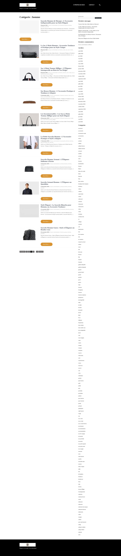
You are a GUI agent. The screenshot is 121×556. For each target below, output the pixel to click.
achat (79, 138)
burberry (80, 186)
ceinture (80, 201)
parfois (79, 378)
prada (79, 403)
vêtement (80, 501)
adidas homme (81, 148)
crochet (80, 224)
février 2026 (81, 66)
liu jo (79, 317)
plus (79, 388)
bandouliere (81, 163)
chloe (79, 209)
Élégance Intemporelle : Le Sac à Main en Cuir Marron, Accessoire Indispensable (88, 31)
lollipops (80, 320)
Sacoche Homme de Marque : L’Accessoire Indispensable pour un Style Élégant (57, 22)
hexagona (80, 289)
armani (62, 163)
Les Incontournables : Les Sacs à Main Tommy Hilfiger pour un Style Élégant (55, 115)
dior (79, 231)
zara (79, 534)
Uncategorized (81, 491)
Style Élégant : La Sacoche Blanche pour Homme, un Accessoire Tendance (56, 206)
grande (80, 277)
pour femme (81, 398)
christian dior (81, 216)
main (64, 49)
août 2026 (80, 51)
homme (69, 25)
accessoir (80, 128)
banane (80, 161)
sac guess (80, 436)
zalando (80, 532)
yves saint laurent (82, 522)
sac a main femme (45, 119)
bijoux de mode (81, 171)
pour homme (81, 400)
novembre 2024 (81, 104)
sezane (80, 464)
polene (79, 395)
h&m (79, 284)
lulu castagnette (81, 330)
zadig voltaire (81, 529)
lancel (79, 312)
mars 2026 (80, 63)
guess (65, 232)
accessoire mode (82, 133)
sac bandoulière (46, 96)
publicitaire (80, 408)
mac (79, 335)
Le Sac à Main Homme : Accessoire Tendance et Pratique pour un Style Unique (58, 46)
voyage (80, 517)
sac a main (70, 49)
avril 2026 (80, 61)
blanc (79, 173)
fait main (80, 252)
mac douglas (81, 337)
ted (79, 471)
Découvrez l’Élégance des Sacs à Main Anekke (88, 38)
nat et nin (80, 365)
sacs (42, 51)
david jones (80, 229)
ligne (79, 315)
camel (79, 196)
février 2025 (81, 96)
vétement (80, 504)
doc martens (81, 234)
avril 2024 (80, 121)
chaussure (80, 204)
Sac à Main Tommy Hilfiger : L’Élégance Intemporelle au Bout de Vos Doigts (56, 69)
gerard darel (81, 272)
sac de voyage (81, 433)
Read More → (25, 39)
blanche (68, 209)
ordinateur (80, 375)
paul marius (81, 380)
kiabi (79, 302)
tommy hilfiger (50, 74)
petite (79, 385)
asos (79, 158)
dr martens (80, 239)
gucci (79, 279)
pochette (43, 26)
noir (79, 370)
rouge (79, 413)
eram (79, 247)
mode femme (81, 360)
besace (62, 95)
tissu (79, 481)
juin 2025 (80, 86)
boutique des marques (83, 183)
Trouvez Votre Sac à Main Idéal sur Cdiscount (88, 24)
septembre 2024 (82, 109)
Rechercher (81, 16)
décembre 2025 (81, 71)
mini (79, 358)
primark (80, 406)
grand (79, 274)
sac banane (81, 426)
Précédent (22, 251)
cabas (79, 188)
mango (79, 345)
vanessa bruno (81, 496)
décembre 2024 (81, 101)
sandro (79, 459)
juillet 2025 (80, 83)
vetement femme (82, 509)
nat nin (79, 368)
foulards (80, 262)
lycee (79, 332)
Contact (91, 4)
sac (66, 49)
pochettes (80, 393)
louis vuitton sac (81, 327)
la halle (80, 305)
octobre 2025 (81, 76)
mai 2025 (80, 88)
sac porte (80, 441)
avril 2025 (80, 91)
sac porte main (81, 446)
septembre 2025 (82, 78)
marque (80, 347)
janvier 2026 (81, 68)
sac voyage (80, 448)
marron (80, 353)
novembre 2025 (81, 73)
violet (79, 514)
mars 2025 (80, 94)
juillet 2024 (80, 114)
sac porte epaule (82, 443)
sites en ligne (81, 466)
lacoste (80, 307)
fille (79, 257)
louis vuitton (81, 325)
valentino (80, 494)
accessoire (61, 25)
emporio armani (81, 241)
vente (79, 499)
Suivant (41, 251)
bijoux (79, 168)
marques (80, 350)
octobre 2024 (81, 106)
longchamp (80, 322)
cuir (79, 226)
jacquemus (80, 297)
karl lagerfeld (81, 300)
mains (79, 342)
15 (37, 251)
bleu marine (81, 181)
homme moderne (82, 294)
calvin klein (80, 194)
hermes (80, 287)
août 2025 (80, 81)
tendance (80, 476)
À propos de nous (79, 4)
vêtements (80, 512)
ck (78, 219)
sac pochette (81, 438)
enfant (79, 244)
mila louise (80, 355)
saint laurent (81, 456)
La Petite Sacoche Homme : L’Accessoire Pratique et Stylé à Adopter (56, 138)
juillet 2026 (80, 53)
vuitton (79, 519)
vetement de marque (83, 506)
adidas (79, 143)
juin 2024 (80, 116)
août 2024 (80, 111)
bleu (79, 178)
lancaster (80, 310)
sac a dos (80, 418)
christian (80, 214)
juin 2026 (80, 56)
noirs (79, 373)
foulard (79, 259)
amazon (80, 151)
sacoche (47, 26)
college (80, 221)
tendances (80, 479)
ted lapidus (80, 474)
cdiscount (80, 199)
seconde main (81, 461)
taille (79, 469)
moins (79, 363)
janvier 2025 (81, 99)
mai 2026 (80, 58)
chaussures (80, 206)
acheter (80, 141)
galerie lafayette (81, 264)
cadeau (80, 191)
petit (42, 142)
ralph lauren (81, 411)
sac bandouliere (81, 428)
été (79, 249)
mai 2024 (80, 119)
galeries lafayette (82, 267)
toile (79, 484)
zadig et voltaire (81, 527)
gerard (79, 269)
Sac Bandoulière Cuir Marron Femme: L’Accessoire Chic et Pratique (89, 35)
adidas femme (81, 146)
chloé (79, 211)
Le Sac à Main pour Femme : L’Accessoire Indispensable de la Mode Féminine (87, 27)
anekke (80, 153)
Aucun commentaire (53, 25)
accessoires (81, 135)
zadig (79, 524)
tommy (79, 486)
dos (79, 236)
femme (66, 25)
